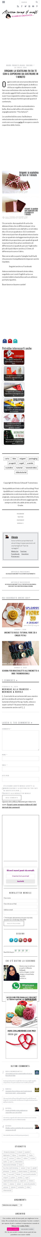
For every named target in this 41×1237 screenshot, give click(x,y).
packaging (33, 458)
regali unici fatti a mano (10, 1181)
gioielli (34, 1168)
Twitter (20, 517)
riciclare (31, 1181)
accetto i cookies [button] (13, 1229)
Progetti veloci (18, 65)
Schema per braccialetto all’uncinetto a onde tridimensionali (20, 672)
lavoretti (11, 1174)
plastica (20, 1177)
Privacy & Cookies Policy (20, 1226)
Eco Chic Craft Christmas (10, 1168)
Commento (6, 729)
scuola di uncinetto (29, 1184)
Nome (4, 754)
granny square (23, 1171)
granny (14, 1171)
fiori (29, 1168)
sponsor (5, 1187)
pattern (13, 1177)
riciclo (5, 1184)
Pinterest (20, 520)
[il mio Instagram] (20, 942)
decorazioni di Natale (9, 1165)
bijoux (14, 1155)
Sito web (5, 775)
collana (18, 1158)
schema (11, 1184)
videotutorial (21, 472)
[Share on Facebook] (5, 342)
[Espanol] (23, 952)
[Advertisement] (20, 40)
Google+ (25, 554)
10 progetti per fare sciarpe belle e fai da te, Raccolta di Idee (19, 1074)
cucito (5, 1161)
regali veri (23, 1181)
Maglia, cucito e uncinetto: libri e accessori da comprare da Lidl (19, 1129)
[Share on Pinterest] (10, 342)
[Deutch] (20, 952)
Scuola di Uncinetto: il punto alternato (20, 573)
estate (23, 1168)
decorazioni (18, 1161)
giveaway (6, 1171)
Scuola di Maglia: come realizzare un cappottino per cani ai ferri (16, 1111)
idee (14, 458)
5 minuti (19, 1152)
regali (21, 463)
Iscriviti (20, 881)
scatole (30, 463)
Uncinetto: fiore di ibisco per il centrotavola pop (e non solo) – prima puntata (19, 1092)
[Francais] (27, 952)
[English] (16, 952)
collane (25, 1158)
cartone (11, 1158)
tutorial (19, 467)
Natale (18, 1174)
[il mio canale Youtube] (25, 942)
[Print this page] (15, 342)
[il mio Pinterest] (29, 942)
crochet (32, 1158)
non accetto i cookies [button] (27, 1229)
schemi (19, 1184)
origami (22, 458)
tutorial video (31, 467)
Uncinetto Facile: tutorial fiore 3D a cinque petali (20, 634)
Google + (20, 523)
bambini (27, 1152)
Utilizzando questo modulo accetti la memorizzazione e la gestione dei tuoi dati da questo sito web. (20, 788)
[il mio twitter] (16, 942)
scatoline (9, 467)
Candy (31, 1155)
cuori (11, 1161)
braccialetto (22, 1155)
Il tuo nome (7, 898)
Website (14, 551)
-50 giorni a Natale (9, 1152)
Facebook (20, 513)
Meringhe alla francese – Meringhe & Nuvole (16, 690)
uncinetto (21, 1187)
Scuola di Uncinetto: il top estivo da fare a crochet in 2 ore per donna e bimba (20, 584)
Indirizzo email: (8, 910)
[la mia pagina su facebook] (11, 942)
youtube (29, 65)
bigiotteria (6, 1155)
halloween (33, 1171)
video (28, 1187)
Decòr (8, 65)
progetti (12, 463)
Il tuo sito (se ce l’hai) (10, 904)
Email (5, 765)
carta (20, 122)
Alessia (14, 537)
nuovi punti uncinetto (29, 1174)
